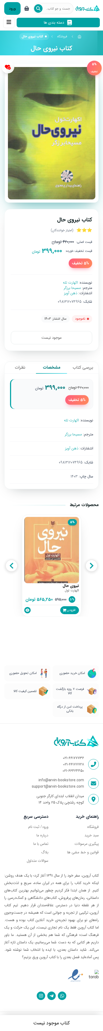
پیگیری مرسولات (86, 843)
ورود (12, 8)
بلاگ (44, 852)
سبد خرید (92, 835)
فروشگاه (62, 36)
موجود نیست (51, 338)
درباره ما (42, 835)
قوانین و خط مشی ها (83, 852)
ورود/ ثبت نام (38, 826)
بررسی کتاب (83, 367)
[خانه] (79, 36)
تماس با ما (40, 843)
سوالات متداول (37, 860)
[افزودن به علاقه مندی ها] (8, 67)
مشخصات (51, 367)
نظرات (20, 367)
